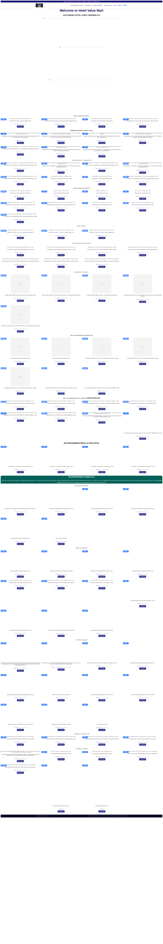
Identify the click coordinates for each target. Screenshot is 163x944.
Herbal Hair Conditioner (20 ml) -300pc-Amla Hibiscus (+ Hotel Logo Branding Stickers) (20, 290)
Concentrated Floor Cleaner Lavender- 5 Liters (20, 465)
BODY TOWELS (81, 226)
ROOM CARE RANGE (81, 442)
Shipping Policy (119, 710)
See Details (20, 126)
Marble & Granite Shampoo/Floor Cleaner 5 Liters (102, 465)
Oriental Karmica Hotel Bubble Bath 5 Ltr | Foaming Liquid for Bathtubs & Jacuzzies (20, 148)
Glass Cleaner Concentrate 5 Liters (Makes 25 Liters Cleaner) (61, 477)
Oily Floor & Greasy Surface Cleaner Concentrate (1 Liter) (20, 618)
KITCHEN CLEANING (81, 534)
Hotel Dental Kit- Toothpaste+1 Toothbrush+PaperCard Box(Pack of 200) (20, 165)
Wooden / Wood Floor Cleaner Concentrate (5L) (142, 465)
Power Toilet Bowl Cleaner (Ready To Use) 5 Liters (102, 385)
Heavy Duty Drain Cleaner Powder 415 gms (20, 432)
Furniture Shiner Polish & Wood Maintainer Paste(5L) (61, 465)
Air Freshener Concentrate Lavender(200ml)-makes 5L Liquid (20, 249)
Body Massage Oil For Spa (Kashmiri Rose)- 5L (20, 305)
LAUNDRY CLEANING (81, 643)
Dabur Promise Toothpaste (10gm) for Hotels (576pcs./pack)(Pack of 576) (20, 178)
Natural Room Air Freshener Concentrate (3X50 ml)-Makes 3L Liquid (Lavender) (61, 261)
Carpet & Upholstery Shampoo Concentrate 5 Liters (20, 477)
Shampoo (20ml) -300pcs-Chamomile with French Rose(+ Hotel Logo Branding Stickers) (61, 277)
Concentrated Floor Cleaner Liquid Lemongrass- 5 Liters (142, 495)
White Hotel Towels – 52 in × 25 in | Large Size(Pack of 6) (61, 232)
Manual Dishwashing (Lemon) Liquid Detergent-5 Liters (142, 557)
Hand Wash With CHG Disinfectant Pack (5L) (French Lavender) (20, 633)
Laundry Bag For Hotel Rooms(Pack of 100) (101, 204)
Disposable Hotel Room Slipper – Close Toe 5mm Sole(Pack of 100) (20, 204)
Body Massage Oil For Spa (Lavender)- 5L (61, 305)
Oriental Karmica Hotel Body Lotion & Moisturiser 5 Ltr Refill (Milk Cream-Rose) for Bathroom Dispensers (101, 137)
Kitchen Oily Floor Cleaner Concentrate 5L (61, 589)
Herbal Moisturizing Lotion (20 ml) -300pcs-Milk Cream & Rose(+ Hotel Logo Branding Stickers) (143, 278)
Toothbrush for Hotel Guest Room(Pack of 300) (61, 178)
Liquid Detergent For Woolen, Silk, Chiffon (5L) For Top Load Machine (20, 661)
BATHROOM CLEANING (81, 380)
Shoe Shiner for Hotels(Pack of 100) (142, 193)
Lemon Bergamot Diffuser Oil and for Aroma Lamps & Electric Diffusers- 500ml (101, 316)
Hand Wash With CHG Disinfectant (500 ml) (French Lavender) (142, 633)
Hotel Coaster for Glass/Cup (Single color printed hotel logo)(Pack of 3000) (20, 216)
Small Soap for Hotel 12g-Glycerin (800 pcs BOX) (20, 120)
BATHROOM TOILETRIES (81, 272)
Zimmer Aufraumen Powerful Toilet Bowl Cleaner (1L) (61, 385)
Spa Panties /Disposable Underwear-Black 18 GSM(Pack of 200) (61, 332)
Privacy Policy (113, 710)
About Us (90, 710)
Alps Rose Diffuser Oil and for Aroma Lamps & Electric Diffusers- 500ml (61, 316)
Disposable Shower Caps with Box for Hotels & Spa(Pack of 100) (61, 204)
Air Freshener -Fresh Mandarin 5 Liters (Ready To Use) (143, 361)
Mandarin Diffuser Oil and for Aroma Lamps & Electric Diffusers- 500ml (20, 316)
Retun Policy (125, 710)
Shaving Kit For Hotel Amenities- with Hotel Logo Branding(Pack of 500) (143, 178)
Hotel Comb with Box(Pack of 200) (61, 193)
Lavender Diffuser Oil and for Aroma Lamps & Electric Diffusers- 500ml (142, 305)
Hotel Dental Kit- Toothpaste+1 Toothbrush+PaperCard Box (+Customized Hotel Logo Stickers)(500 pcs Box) (61, 166)
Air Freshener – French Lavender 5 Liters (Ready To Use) (20, 361)
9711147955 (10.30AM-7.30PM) (82, 1)
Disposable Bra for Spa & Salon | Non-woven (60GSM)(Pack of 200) (61, 343)
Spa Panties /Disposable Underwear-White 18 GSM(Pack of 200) (20, 332)
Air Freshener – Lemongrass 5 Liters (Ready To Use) (102, 361)
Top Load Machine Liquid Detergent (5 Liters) (102, 648)
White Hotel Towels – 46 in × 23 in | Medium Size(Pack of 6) (20, 232)
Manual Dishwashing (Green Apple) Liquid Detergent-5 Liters (20, 589)
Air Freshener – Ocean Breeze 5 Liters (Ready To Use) (61, 361)
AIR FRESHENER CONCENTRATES (81, 243)
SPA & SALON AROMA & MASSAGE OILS (81, 300)
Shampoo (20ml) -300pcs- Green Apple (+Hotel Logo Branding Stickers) (20, 277)
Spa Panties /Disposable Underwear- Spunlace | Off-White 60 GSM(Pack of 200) (101, 332)
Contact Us (98, 710)
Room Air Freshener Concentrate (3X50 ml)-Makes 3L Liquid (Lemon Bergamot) (101, 261)
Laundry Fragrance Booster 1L (102, 700)
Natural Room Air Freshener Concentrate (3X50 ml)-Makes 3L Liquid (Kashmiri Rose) (20, 261)
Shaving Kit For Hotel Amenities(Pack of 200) (102, 178)
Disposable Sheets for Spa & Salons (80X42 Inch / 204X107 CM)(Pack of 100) (20, 343)
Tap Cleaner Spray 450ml (61, 432)
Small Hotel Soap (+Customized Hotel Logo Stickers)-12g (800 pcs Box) (61, 120)
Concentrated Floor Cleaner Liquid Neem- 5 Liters (20, 524)
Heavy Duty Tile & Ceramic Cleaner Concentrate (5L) (142, 403)
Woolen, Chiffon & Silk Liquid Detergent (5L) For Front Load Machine (143, 648)
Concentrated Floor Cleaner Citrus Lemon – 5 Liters (102, 477)
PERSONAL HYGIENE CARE (81, 628)
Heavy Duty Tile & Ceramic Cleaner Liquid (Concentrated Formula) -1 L (20, 385)
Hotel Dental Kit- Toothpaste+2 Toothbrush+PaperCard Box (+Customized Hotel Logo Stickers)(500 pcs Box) (142, 166)
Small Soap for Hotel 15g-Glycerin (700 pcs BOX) (102, 120)
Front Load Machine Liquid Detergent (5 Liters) (61, 648)
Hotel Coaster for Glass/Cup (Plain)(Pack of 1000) (142, 204)
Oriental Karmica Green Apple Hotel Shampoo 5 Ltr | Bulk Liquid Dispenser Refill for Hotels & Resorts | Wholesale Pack (61, 150)
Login (94, 710)
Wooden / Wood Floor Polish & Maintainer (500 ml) (102, 524)
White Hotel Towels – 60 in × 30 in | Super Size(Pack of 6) (101, 232)
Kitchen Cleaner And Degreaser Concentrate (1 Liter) (142, 589)
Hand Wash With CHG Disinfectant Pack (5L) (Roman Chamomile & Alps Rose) (102, 633)
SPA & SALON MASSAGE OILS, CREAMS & (81, 327)
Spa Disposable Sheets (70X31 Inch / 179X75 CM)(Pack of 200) (142, 332)
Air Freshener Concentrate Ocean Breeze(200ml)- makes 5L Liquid (101, 249)
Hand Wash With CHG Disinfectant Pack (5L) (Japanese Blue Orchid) (61, 633)
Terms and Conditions (105, 710)
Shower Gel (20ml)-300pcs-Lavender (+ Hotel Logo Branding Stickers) (102, 277)
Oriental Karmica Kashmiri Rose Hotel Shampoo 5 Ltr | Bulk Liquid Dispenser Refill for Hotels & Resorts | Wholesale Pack (20, 137)
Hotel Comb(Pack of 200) (101, 193)
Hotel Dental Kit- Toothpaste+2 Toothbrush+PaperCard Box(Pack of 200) (102, 165)
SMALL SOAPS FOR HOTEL (81, 116)
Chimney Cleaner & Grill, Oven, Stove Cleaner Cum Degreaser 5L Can (102, 557)
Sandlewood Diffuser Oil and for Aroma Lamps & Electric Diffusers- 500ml (102, 305)
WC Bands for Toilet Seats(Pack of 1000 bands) (20, 193)
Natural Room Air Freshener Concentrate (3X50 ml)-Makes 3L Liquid (143, 249)
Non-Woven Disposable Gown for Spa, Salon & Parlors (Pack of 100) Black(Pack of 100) (143, 343)
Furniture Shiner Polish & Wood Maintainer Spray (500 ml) (61, 524)
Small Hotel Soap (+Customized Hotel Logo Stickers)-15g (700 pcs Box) (142, 120)
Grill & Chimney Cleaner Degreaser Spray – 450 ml (102, 589)
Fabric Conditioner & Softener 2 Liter (61, 700)
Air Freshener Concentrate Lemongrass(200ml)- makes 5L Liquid (61, 249)
